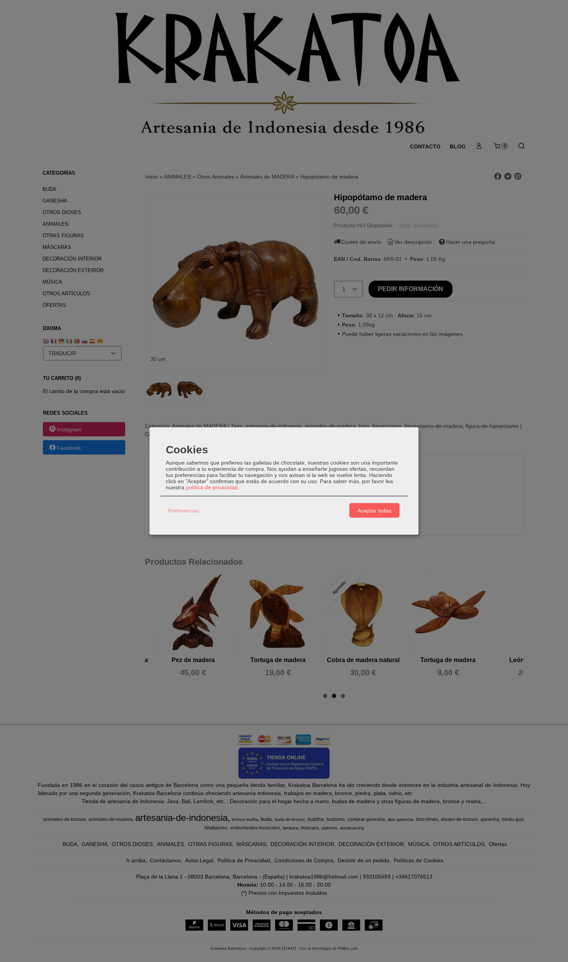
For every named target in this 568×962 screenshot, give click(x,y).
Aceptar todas (374, 510)
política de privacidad (212, 487)
